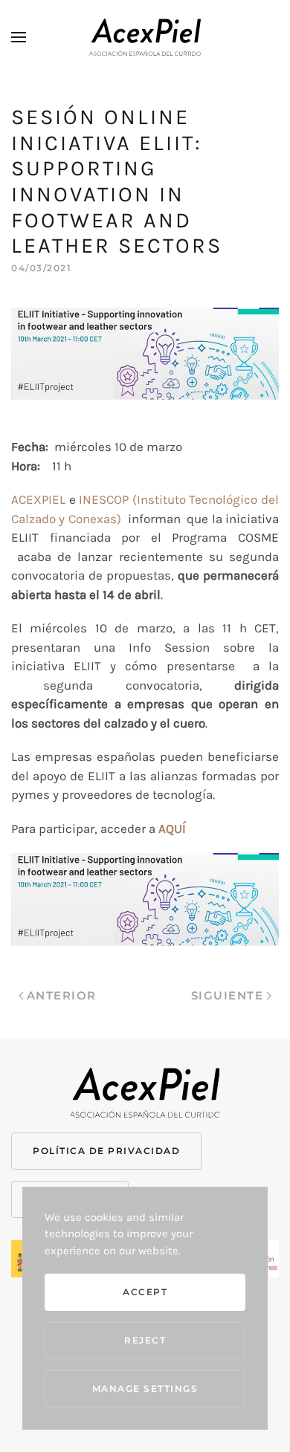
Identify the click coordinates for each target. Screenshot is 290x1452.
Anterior (62, 995)
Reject (145, 1340)
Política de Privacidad (106, 1150)
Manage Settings (145, 1388)
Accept (145, 1291)
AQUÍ (172, 828)
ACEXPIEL (38, 499)
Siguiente (227, 995)
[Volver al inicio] (145, 37)
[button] (18, 37)
